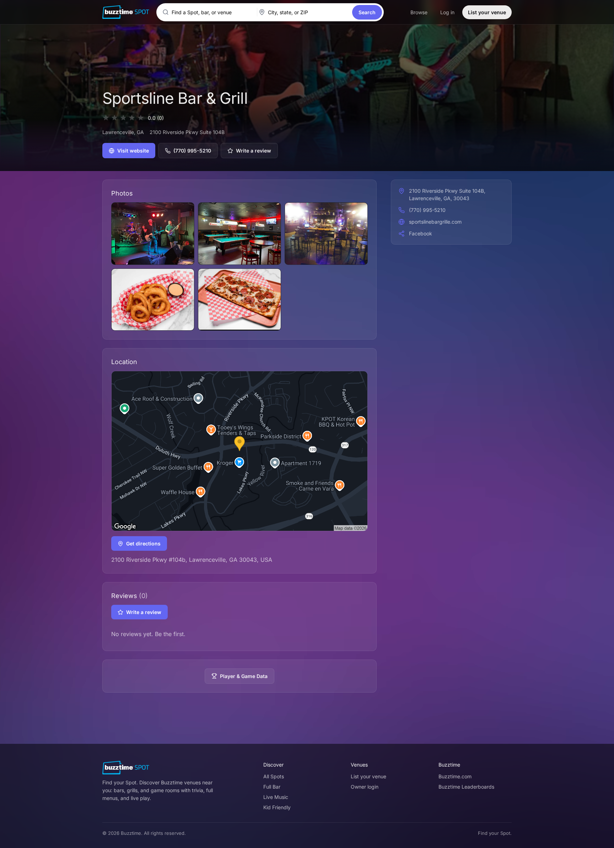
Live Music (275, 797)
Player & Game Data (244, 676)
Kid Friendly (277, 807)
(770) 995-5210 (192, 151)
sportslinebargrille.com (435, 222)
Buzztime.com (455, 776)
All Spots (273, 776)
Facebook (420, 233)
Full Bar (271, 787)
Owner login (364, 787)
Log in (447, 12)
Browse (418, 12)
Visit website (133, 151)
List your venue (487, 12)
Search (367, 12)
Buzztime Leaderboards (466, 787)
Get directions (143, 543)
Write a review (253, 151)
